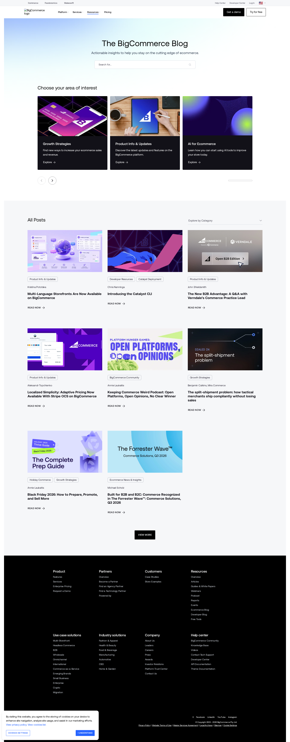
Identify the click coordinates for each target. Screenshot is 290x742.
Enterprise (58, 683)
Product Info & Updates (43, 279)
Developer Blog (199, 614)
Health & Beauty (107, 645)
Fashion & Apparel (108, 640)
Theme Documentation (203, 668)
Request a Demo (62, 591)
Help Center (220, 3)
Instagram (232, 717)
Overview (104, 577)
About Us (150, 640)
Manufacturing (106, 654)
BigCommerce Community (124, 377)
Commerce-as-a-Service (66, 668)
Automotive (105, 659)
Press (148, 654)
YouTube (222, 717)
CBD (101, 664)
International (59, 664)
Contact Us (151, 673)
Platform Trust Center (156, 668)
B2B (55, 650)
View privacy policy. (16, 724)
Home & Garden (107, 668)
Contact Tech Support (202, 654)
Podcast (195, 595)
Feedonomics (51, 3)
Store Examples (153, 581)
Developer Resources (121, 279)
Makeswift (69, 3)
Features (57, 577)
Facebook (200, 717)
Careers (149, 650)
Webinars (196, 591)
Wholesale (58, 654)
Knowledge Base (200, 645)
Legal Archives (206, 725)
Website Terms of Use (162, 725)
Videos (194, 650)
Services (57, 581)
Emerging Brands (62, 673)
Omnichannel (60, 659)
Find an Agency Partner (111, 586)
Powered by (105, 595)
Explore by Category (200, 220)
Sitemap (218, 725)
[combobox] (145, 65)
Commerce (33, 3)
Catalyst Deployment (149, 279)
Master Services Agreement (185, 725)
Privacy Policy (144, 725)
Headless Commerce (64, 645)
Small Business (61, 678)
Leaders (149, 645)
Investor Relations (154, 664)
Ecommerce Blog (200, 609)
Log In (252, 3)
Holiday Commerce (40, 479)
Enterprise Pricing (62, 586)
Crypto (56, 687)
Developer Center (237, 3)
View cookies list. (37, 724)
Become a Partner (108, 581)
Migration (58, 692)
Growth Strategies (200, 377)
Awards (149, 659)
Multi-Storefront (61, 640)
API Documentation (201, 664)
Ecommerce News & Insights (125, 479)
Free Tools (196, 619)
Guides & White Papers (203, 586)
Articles (195, 581)
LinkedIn (211, 717)
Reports (195, 600)
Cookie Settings (230, 725)
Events (194, 605)
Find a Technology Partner (112, 591)
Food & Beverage (108, 650)
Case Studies (152, 577)
